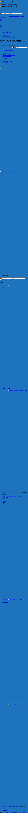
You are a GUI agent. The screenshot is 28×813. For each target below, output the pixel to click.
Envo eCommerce (22, 812)
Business (5, 33)
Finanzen (5, 35)
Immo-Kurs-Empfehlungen (6, 8)
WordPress (11, 812)
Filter (2, 279)
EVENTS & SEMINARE (8, 37)
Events (5, 17)
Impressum (5, 810)
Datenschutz (5, 808)
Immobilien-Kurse (7, 32)
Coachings (23, 16)
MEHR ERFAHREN (8, 62)
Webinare (17, 16)
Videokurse (12, 16)
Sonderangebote (6, 36)
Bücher (1, 17)
